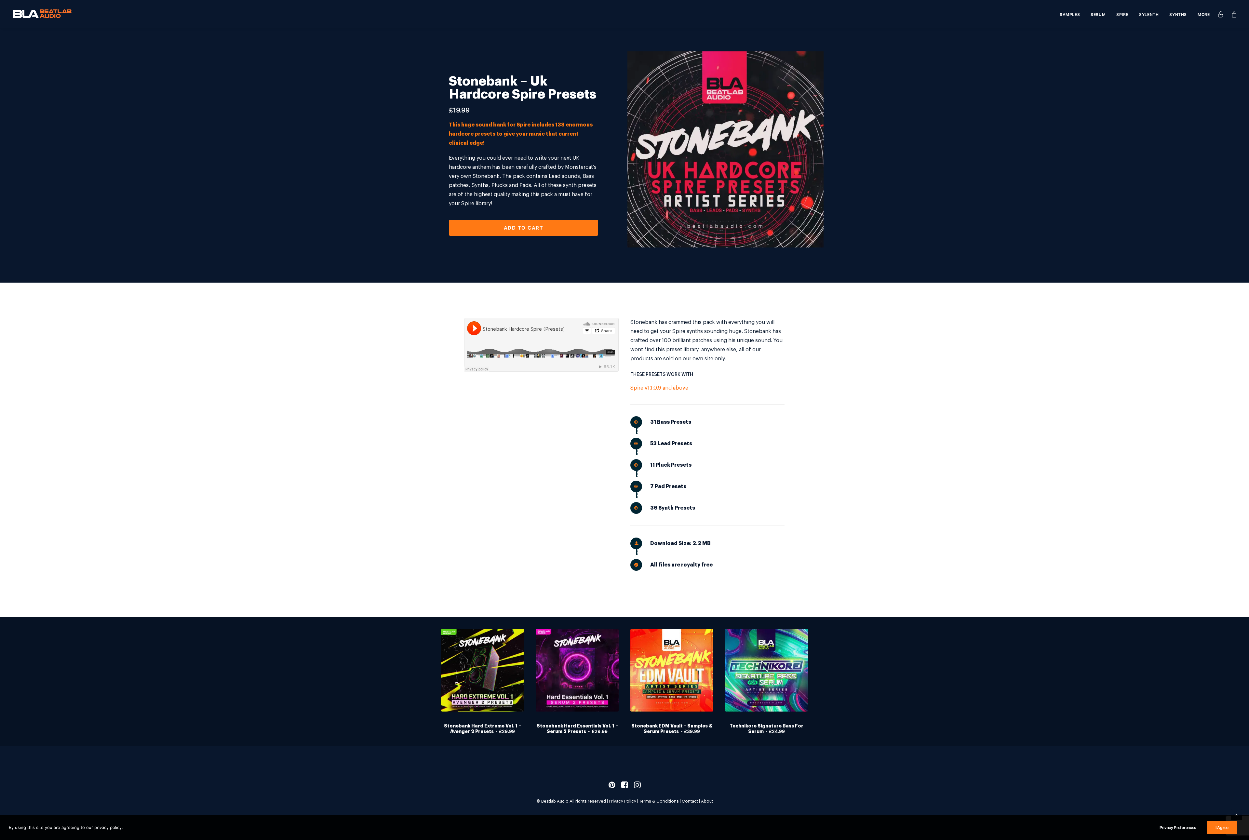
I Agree (1222, 827)
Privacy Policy (622, 801)
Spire (1122, 14)
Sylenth (1149, 14)
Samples (1070, 14)
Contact (690, 801)
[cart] (1232, 14)
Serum (1098, 14)
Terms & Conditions (659, 801)
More (1204, 14)
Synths (1178, 14)
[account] (1222, 14)
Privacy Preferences (1178, 827)
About (707, 801)
